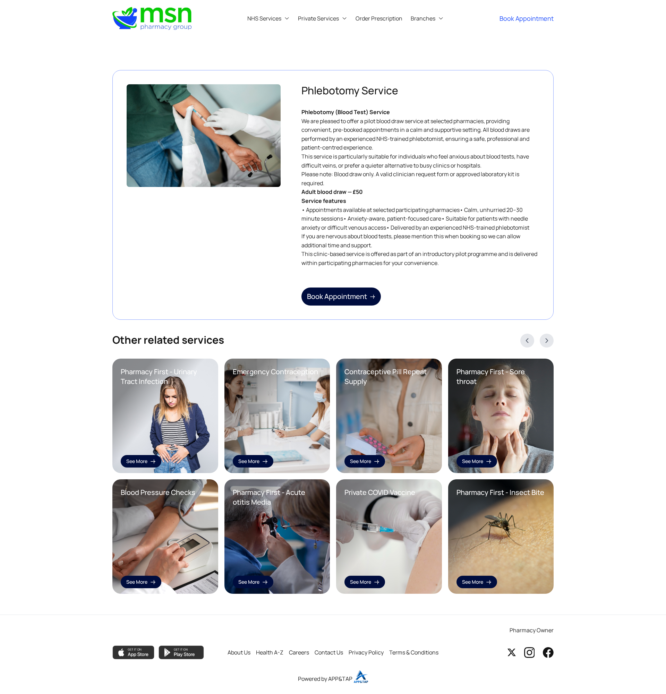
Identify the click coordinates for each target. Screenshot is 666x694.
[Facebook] (548, 652)
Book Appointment (337, 296)
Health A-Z (269, 652)
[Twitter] (511, 652)
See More (136, 461)
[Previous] (527, 341)
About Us (239, 652)
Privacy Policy (366, 652)
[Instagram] (529, 652)
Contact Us (329, 652)
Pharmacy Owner (532, 630)
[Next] (547, 341)
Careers (299, 652)
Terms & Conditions (413, 652)
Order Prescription (379, 18)
